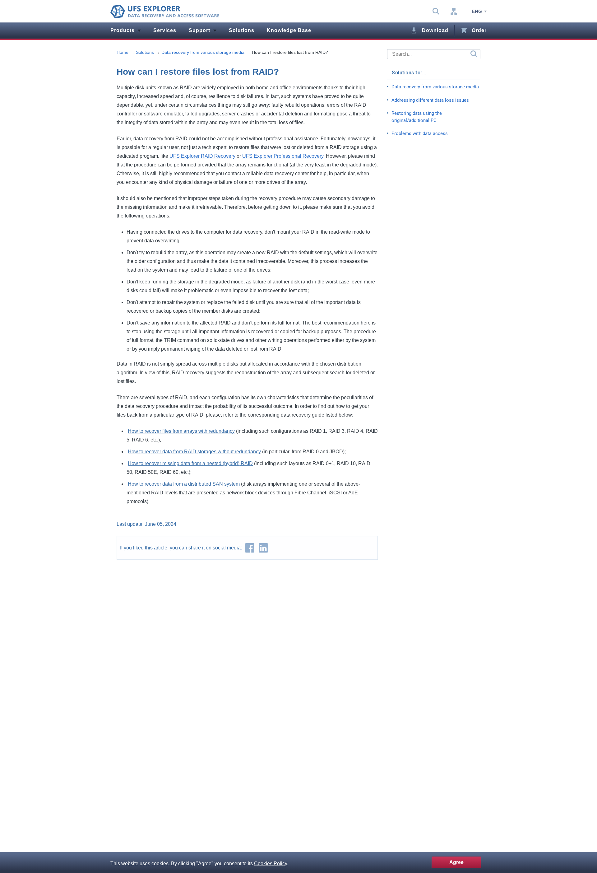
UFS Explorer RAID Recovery (202, 156)
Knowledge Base (289, 30)
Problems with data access (419, 133)
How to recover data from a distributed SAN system (184, 484)
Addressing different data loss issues (430, 100)
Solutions (241, 30)
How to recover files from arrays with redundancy (181, 431)
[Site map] (453, 11)
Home (122, 52)
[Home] (164, 11)
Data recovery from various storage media (202, 52)
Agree (456, 862)
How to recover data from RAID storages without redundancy (194, 451)
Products (122, 30)
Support (199, 30)
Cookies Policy (270, 863)
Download (435, 30)
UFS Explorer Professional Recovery (282, 156)
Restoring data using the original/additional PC (416, 116)
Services (164, 30)
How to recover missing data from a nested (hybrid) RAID (190, 463)
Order (479, 30)
